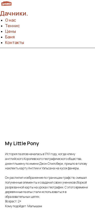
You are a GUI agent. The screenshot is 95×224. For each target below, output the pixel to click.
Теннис (12, 25)
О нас (10, 20)
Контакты (14, 42)
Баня (10, 37)
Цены (10, 31)
